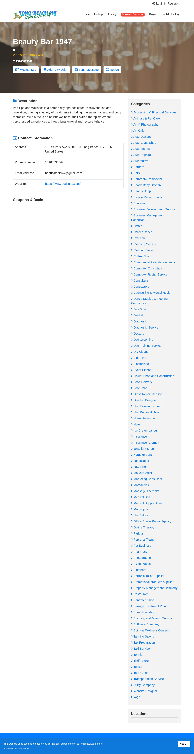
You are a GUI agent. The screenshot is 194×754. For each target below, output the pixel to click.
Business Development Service (154, 209)
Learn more (96, 743)
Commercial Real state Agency (154, 262)
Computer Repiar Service (150, 274)
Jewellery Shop (143, 448)
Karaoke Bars (142, 454)
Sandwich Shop (143, 600)
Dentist (138, 315)
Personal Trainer (144, 539)
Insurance (140, 436)
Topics (137, 666)
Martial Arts (141, 485)
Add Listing (172, 14)
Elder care (140, 357)
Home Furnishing (144, 418)
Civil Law (139, 238)
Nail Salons (141, 515)
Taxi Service (141, 648)
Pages (153, 14)
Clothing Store (143, 250)
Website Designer (145, 691)
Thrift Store (141, 660)
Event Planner (142, 370)
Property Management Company (155, 588)
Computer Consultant (147, 268)
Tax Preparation (144, 642)
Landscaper (141, 460)
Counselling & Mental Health (152, 292)
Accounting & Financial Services (154, 112)
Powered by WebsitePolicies (16, 748)
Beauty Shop (142, 191)
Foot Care (140, 388)
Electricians (141, 363)
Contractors (141, 286)
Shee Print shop (144, 612)
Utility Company (144, 685)
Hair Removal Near (146, 412)
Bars (136, 173)
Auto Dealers (142, 136)
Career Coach (142, 232)
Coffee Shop (141, 256)
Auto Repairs (142, 154)
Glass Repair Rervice (147, 394)
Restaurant (140, 594)
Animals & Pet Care (146, 118)
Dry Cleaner (141, 351)
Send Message (88, 69)
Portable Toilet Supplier (148, 576)
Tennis (137, 654)
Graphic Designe (144, 400)
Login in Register (167, 3)
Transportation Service (148, 679)
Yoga (136, 697)
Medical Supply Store (147, 503)
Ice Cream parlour (145, 430)
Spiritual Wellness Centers (151, 630)
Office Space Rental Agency (152, 521)
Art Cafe (139, 130)
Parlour (138, 533)
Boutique (139, 203)
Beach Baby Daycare (147, 185)
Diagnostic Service (145, 327)
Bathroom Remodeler (147, 179)
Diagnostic (140, 321)
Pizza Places (142, 563)
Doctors (138, 333)
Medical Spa (27, 69)
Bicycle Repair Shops (147, 197)
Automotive (141, 161)
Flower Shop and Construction (153, 376)
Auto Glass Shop (144, 142)
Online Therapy (143, 527)
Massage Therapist (146, 491)
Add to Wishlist (57, 69)
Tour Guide (140, 672)
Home (86, 14)
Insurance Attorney (146, 442)
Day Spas (140, 309)
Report (114, 69)
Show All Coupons (132, 14)
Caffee (137, 226)
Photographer (142, 557)
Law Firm (139, 466)
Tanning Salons (143, 636)
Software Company (146, 624)
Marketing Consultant (147, 479)
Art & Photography (145, 124)
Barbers (138, 167)
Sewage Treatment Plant (150, 606)
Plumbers (139, 569)
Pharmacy (140, 551)
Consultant (140, 280)
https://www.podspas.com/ (63, 183)
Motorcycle (140, 509)
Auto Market (141, 148)
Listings (98, 14)
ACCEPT (184, 744)
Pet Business (142, 545)
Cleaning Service (144, 244)
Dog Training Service (147, 345)
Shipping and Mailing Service (152, 618)
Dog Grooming (143, 339)
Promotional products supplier (153, 582)
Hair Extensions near (147, 406)
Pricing (112, 14)
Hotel (136, 424)
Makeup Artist (142, 473)
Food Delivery (142, 382)
